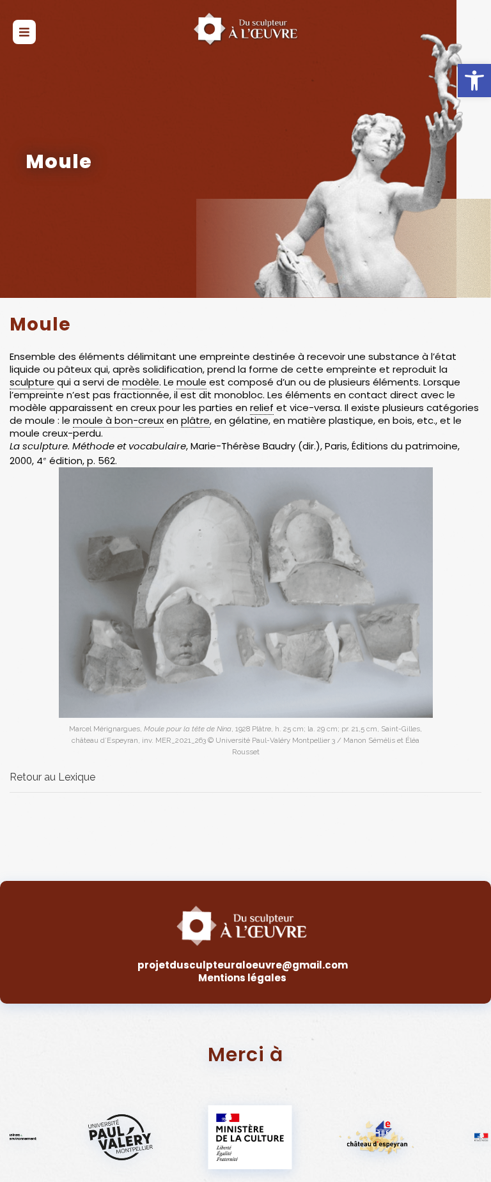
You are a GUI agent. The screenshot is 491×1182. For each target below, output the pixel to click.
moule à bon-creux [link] (118, 420)
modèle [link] (140, 382)
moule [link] (191, 382)
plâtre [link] (195, 420)
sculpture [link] (32, 382)
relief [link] (262, 407)
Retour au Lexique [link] (52, 777)
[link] (474, 80)
